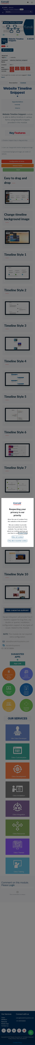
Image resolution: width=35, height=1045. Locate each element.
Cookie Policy (22, 533)
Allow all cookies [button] (17, 537)
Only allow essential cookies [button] (17, 541)
